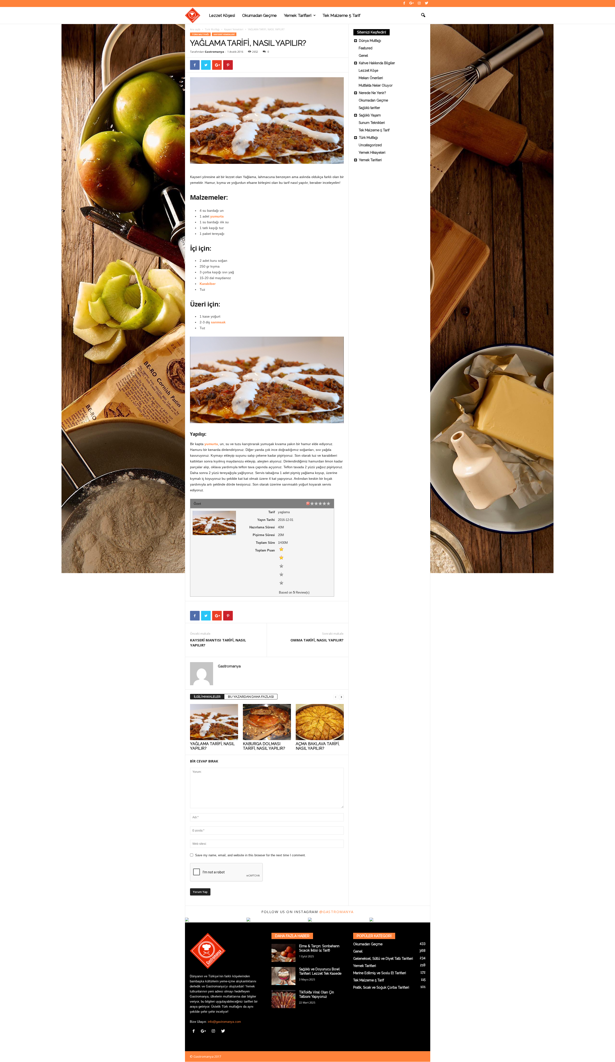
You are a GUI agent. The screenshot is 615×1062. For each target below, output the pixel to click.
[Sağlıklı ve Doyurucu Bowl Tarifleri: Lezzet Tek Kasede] (283, 976)
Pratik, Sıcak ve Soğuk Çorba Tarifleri (381, 987)
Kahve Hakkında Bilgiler (377, 63)
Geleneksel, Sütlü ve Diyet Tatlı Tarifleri (383, 958)
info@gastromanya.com (224, 1022)
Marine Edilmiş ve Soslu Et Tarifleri (379, 973)
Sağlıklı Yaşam (370, 115)
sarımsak (218, 322)
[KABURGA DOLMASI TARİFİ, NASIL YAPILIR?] (267, 722)
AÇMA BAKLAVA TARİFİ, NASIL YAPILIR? (317, 746)
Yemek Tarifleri (297, 15)
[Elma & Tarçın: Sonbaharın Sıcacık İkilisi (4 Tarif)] (283, 953)
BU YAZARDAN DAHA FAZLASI (251, 696)
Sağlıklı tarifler (369, 108)
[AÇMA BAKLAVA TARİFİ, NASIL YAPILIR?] (320, 722)
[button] (423, 15)
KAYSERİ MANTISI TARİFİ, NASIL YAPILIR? (218, 642)
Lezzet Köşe (368, 70)
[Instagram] (419, 3)
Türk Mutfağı (212, 29)
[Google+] (412, 3)
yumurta (217, 216)
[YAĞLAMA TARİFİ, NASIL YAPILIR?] (214, 722)
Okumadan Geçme (259, 15)
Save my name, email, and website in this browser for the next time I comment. (250, 855)
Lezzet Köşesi (222, 15)
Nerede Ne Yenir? (372, 93)
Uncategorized (370, 145)
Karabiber (207, 284)
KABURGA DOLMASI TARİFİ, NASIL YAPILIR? (264, 746)
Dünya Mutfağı (370, 41)
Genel (363, 56)
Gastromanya (214, 51)
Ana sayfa (195, 29)
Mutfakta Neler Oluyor (376, 85)
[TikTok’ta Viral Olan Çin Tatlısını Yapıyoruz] (283, 999)
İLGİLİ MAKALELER (207, 696)
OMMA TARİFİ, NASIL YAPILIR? (317, 640)
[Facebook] (404, 3)
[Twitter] (427, 3)
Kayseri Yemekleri (233, 29)
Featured (365, 48)
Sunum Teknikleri (372, 123)
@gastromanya (336, 911)
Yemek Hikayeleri (372, 152)
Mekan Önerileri (371, 78)
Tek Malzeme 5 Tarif (341, 15)
